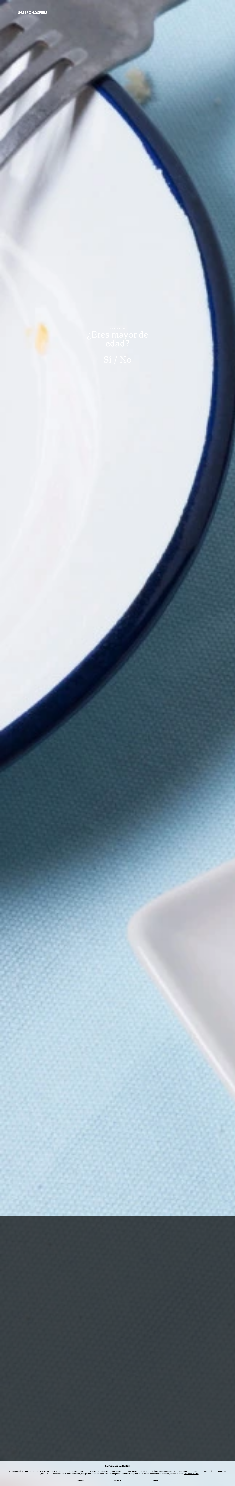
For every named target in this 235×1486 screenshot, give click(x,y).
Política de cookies (191, 1474)
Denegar (117, 1480)
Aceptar (155, 1480)
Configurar (80, 1480)
